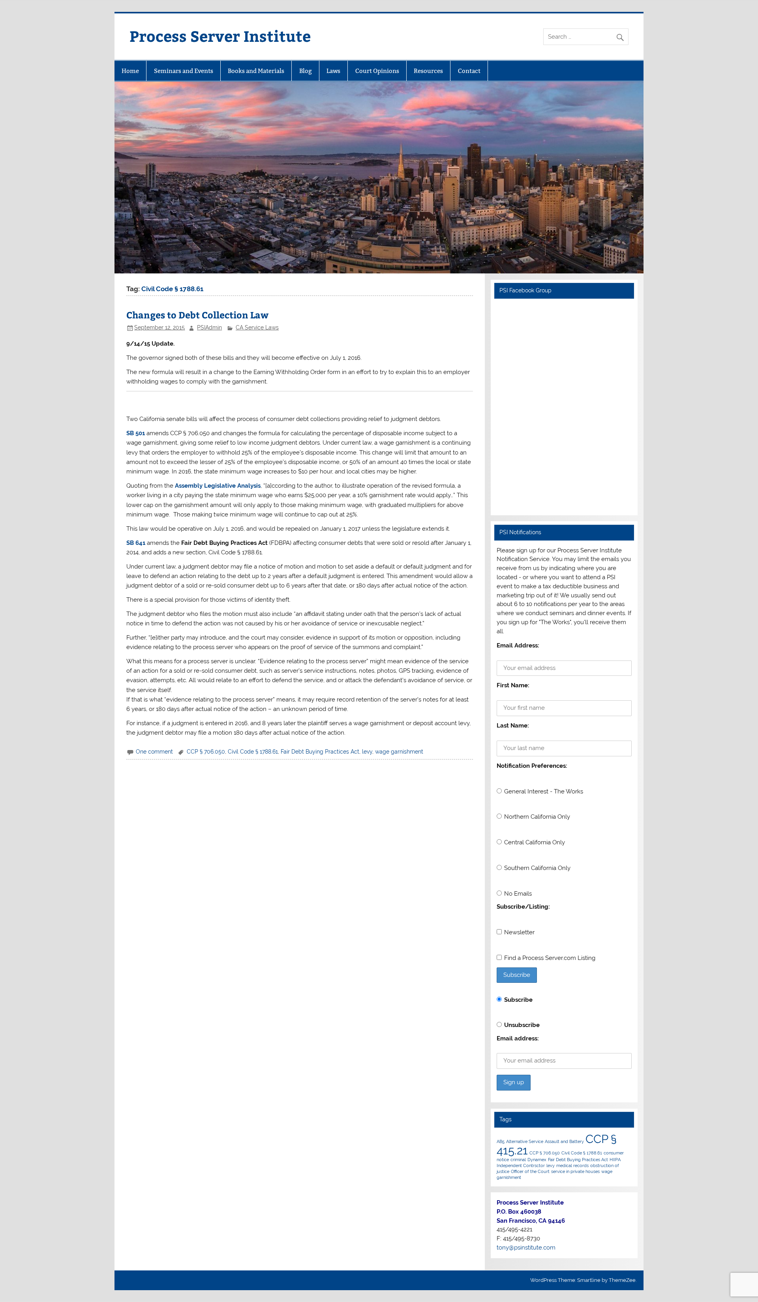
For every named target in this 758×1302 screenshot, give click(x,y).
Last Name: (513, 725)
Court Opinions (377, 71)
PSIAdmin (209, 327)
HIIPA (615, 1159)
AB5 (501, 1141)
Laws (333, 71)
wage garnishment (399, 751)
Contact (469, 71)
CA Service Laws (257, 327)
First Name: (513, 685)
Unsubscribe (522, 1025)
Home (130, 71)
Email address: (518, 1038)
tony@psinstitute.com (526, 1247)
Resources (428, 71)
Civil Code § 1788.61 (253, 751)
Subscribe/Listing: (523, 906)
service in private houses (575, 1171)
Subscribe (518, 999)
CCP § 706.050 (206, 751)
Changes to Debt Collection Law (197, 315)
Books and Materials (256, 71)
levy (367, 751)
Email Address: (518, 645)
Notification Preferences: (532, 765)
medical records (572, 1165)
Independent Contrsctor (521, 1165)
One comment (154, 751)
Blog (305, 71)
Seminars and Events (183, 71)
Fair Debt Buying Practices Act (320, 751)
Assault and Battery (564, 1141)
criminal (518, 1159)
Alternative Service (524, 1141)
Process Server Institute (220, 36)
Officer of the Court (530, 1171)
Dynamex (536, 1159)
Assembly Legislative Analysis (218, 485)
